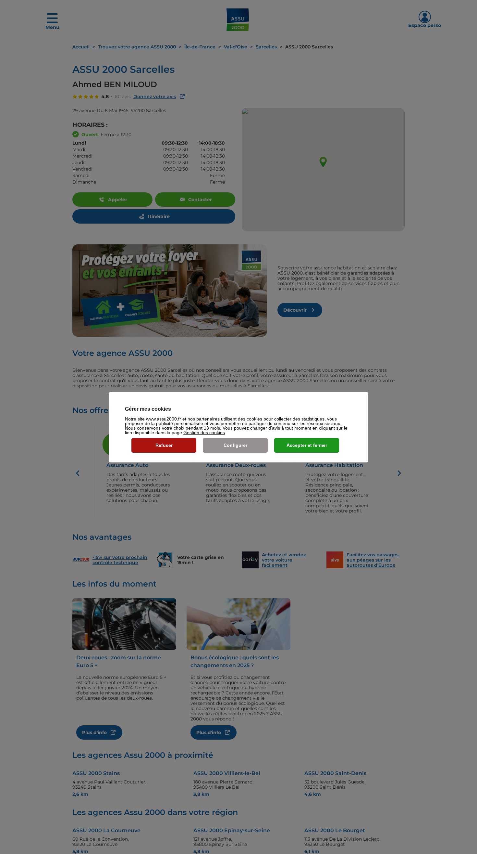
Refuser (164, 445)
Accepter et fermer (307, 445)
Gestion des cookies (204, 432)
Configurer (235, 445)
